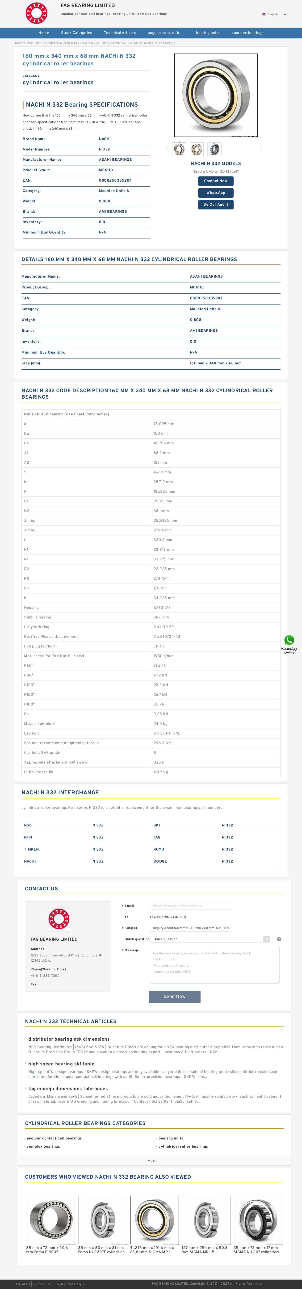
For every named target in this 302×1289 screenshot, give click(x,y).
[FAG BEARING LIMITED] (37, 13)
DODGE (160, 861)
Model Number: (37, 149)
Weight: (30, 201)
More (152, 1161)
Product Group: (37, 170)
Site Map (60, 1284)
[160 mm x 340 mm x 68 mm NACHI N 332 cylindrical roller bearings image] (215, 95)
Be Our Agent (215, 204)
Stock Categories (76, 33)
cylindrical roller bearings (61, 43)
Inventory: (32, 222)
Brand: (29, 211)
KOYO (159, 849)
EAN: (27, 180)
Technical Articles (120, 33)
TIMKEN (31, 849)
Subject (130, 928)
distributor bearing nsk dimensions (69, 1039)
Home (43, 33)
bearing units (208, 33)
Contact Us (42, 1284)
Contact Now (215, 181)
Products (33, 43)
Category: (32, 191)
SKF (157, 825)
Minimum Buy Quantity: (45, 232)
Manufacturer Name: (42, 160)
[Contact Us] (290, 644)
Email (128, 906)
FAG (157, 837)
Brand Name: (35, 139)
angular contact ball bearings (169, 33)
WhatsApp (215, 193)
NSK (28, 825)
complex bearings (248, 33)
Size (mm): (31, 363)
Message (130, 950)
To (126, 917)
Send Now (175, 997)
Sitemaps (76, 1284)
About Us (22, 1284)
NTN (28, 837)
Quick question (137, 939)
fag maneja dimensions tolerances (68, 1089)
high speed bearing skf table (61, 1064)
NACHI (30, 861)
